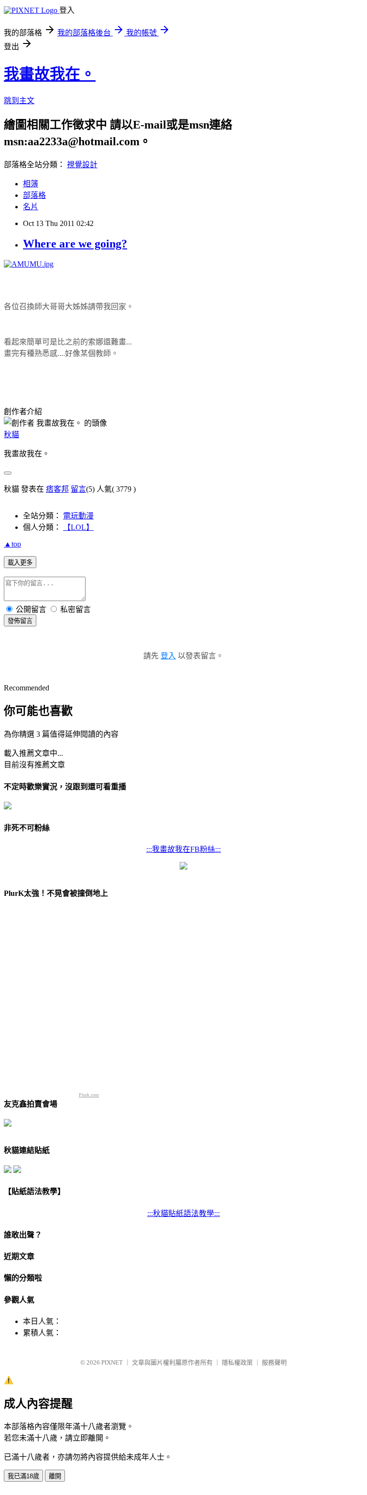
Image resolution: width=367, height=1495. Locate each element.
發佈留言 (20, 620)
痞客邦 (57, 489)
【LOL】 (78, 527)
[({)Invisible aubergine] (7, 807)
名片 (30, 207)
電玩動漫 (78, 516)
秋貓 (11, 434)
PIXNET (112, 1362)
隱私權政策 (237, 1362)
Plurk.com (89, 1094)
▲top (12, 544)
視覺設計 (82, 165)
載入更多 (20, 562)
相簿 (30, 184)
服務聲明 (274, 1362)
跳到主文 (19, 101)
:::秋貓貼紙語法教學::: (183, 1213)
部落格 (34, 195)
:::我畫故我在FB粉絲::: (183, 849)
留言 (78, 489)
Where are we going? (75, 243)
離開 (55, 1476)
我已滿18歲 (23, 1476)
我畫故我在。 (50, 74)
